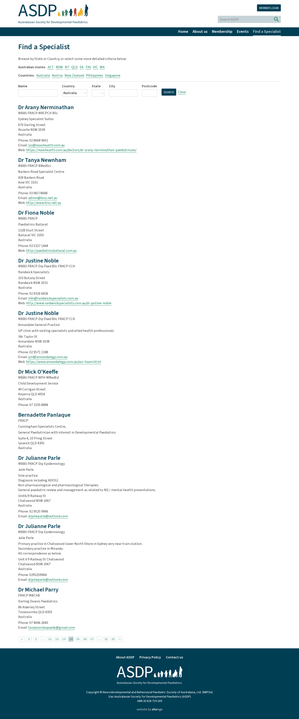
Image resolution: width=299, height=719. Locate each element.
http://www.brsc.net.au (43, 202)
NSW (59, 67)
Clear (182, 92)
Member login (269, 8)
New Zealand (74, 75)
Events (243, 31)
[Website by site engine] (149, 710)
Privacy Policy (150, 657)
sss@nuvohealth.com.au (46, 145)
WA (102, 67)
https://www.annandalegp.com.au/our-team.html (63, 361)
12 (56, 639)
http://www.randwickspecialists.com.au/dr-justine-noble (68, 303)
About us (200, 31)
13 (63, 639)
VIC (95, 67)
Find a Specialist (267, 31)
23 (112, 639)
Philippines (94, 75)
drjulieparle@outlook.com (48, 516)
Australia (43, 75)
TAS (88, 67)
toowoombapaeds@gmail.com (51, 627)
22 (105, 639)
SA (81, 67)
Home (183, 31)
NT (67, 67)
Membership (222, 31)
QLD (74, 67)
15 (77, 639)
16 (84, 639)
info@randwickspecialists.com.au (53, 298)
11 (49, 639)
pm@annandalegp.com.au (47, 357)
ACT (51, 67)
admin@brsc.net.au (42, 198)
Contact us (174, 657)
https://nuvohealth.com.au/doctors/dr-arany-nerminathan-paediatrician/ (81, 150)
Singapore (112, 75)
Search (169, 92)
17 (91, 639)
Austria (57, 75)
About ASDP (125, 657)
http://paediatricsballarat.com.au (51, 250)
